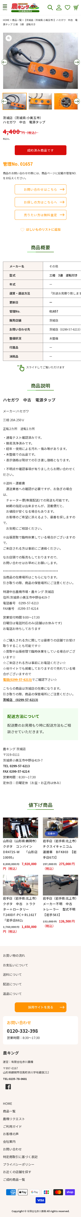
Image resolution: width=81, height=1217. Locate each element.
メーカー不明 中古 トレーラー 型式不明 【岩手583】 (60, 909)
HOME (6, 20)
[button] (5, 7)
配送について (12, 984)
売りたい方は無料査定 (40, 214)
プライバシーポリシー (18, 1164)
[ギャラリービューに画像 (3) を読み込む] (66, 101)
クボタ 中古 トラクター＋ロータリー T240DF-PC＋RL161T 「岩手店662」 (20, 911)
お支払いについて (15, 965)
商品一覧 (17, 20)
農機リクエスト (14, 1118)
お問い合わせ (12, 1149)
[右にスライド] (76, 62)
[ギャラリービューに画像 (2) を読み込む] (40, 101)
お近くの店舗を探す (17, 1171)
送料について (12, 974)
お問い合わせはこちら (40, 189)
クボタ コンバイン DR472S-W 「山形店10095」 (20, 852)
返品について (12, 993)
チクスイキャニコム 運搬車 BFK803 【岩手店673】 (60, 852)
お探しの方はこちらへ (40, 202)
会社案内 (9, 1141)
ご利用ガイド (12, 1126)
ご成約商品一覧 (14, 1179)
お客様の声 (11, 1133)
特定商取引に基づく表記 (20, 1156)
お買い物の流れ (14, 955)
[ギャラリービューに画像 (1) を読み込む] (15, 101)
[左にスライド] (4, 62)
